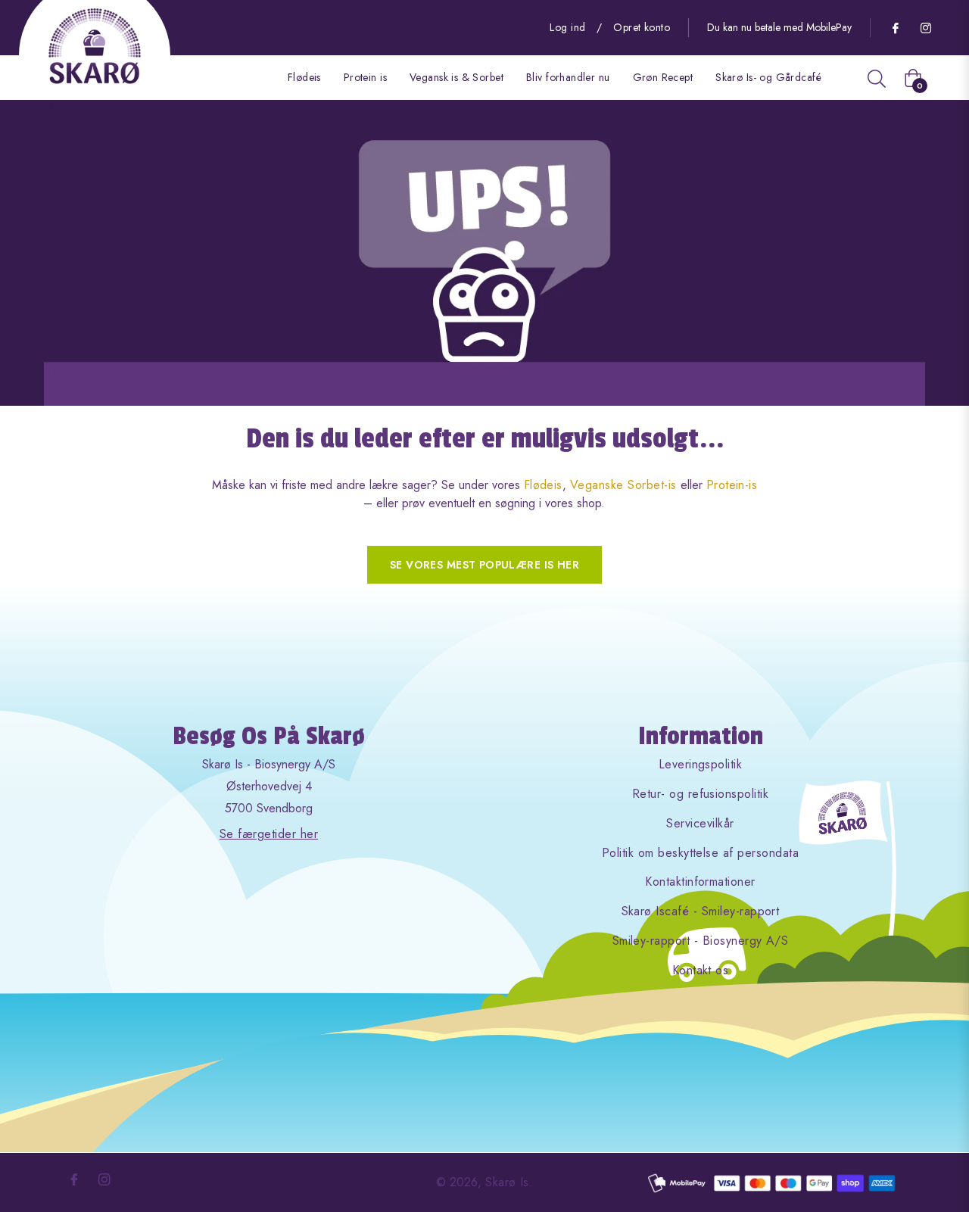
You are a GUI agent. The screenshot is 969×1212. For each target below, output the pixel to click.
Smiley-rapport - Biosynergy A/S (700, 940)
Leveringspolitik (701, 764)
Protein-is (732, 485)
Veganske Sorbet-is (623, 485)
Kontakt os (700, 970)
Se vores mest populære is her (484, 564)
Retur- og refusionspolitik (700, 793)
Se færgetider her (269, 834)
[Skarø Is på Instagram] (925, 27)
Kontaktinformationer (700, 881)
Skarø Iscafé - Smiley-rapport (701, 911)
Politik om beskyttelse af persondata (700, 852)
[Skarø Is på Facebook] (895, 27)
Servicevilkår (700, 823)
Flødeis (543, 485)
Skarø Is (507, 1182)
